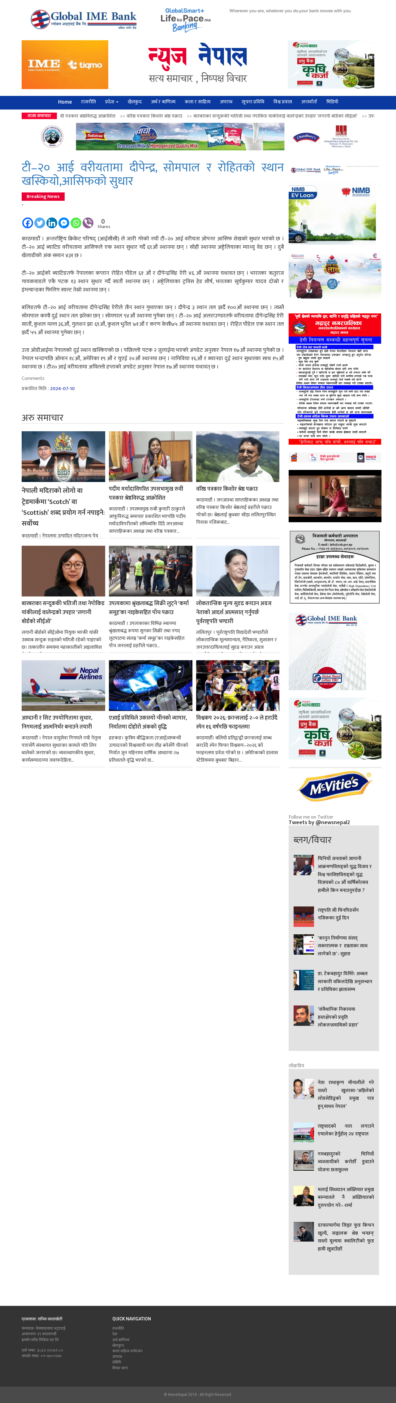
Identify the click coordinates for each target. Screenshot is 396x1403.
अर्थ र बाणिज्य (163, 102)
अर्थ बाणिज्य (120, 1339)
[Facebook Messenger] (63, 220)
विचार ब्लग (120, 1368)
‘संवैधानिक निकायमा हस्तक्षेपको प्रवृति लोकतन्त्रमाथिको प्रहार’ (338, 1017)
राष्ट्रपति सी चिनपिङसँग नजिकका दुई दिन (338, 914)
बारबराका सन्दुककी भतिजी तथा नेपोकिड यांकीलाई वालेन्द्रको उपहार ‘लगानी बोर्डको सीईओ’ (206, 116)
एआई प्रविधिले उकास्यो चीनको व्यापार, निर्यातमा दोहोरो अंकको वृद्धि (148, 723)
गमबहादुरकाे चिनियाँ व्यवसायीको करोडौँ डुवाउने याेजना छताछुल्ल (346, 1162)
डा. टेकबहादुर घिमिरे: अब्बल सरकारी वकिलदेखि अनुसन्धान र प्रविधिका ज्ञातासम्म (345, 982)
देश (114, 1334)
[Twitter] (39, 220)
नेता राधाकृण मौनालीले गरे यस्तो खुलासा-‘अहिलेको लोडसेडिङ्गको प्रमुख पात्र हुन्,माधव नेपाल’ (346, 1095)
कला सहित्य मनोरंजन (127, 1351)
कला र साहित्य (198, 102)
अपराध (226, 102)
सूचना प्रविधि (253, 102)
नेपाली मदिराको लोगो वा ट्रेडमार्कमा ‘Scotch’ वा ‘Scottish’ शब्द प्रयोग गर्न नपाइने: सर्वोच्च (63, 507)
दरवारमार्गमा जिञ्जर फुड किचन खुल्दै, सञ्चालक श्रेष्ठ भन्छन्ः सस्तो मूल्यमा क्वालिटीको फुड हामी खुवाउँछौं (346, 1237)
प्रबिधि (116, 1362)
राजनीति (88, 102)
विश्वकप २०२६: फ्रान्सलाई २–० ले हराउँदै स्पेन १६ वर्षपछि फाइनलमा (237, 723)
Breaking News (43, 196)
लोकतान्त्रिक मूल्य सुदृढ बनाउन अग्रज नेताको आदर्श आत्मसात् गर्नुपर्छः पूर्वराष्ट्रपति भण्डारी (234, 612)
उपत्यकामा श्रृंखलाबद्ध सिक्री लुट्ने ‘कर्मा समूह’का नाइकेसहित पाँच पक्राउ (149, 608)
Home (65, 102)
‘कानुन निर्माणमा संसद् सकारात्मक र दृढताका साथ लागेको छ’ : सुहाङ (343, 946)
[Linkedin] (51, 220)
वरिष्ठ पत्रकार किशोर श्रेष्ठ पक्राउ (85, 116)
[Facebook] (27, 220)
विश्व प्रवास (282, 102)
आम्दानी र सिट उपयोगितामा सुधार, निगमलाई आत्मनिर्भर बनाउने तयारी (57, 723)
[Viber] (88, 220)
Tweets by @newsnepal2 (319, 822)
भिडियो (332, 102)
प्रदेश (110, 102)
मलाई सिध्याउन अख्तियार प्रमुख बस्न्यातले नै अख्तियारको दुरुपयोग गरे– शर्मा (346, 1198)
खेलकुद (135, 102)
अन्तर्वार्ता (309, 102)
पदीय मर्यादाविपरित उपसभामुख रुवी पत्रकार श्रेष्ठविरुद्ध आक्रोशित (146, 494)
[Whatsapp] (76, 220)
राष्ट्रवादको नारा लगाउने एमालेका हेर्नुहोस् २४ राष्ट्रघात (346, 1130)
